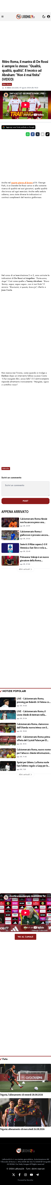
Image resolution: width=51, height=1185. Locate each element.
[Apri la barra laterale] (2, 16)
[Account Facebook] (19, 1174)
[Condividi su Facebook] (33, 134)
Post (25, 501)
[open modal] (48, 16)
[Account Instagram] (25, 1174)
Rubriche (5, 468)
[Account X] (13, 1174)
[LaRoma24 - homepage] (25, 16)
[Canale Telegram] (37, 1174)
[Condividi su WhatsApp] (28, 134)
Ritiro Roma (7, 84)
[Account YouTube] (31, 1174)
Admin (9, 88)
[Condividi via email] (43, 134)
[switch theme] (44, 16)
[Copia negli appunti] (48, 134)
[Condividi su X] (38, 134)
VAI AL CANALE (25, 936)
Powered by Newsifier (25, 1180)
